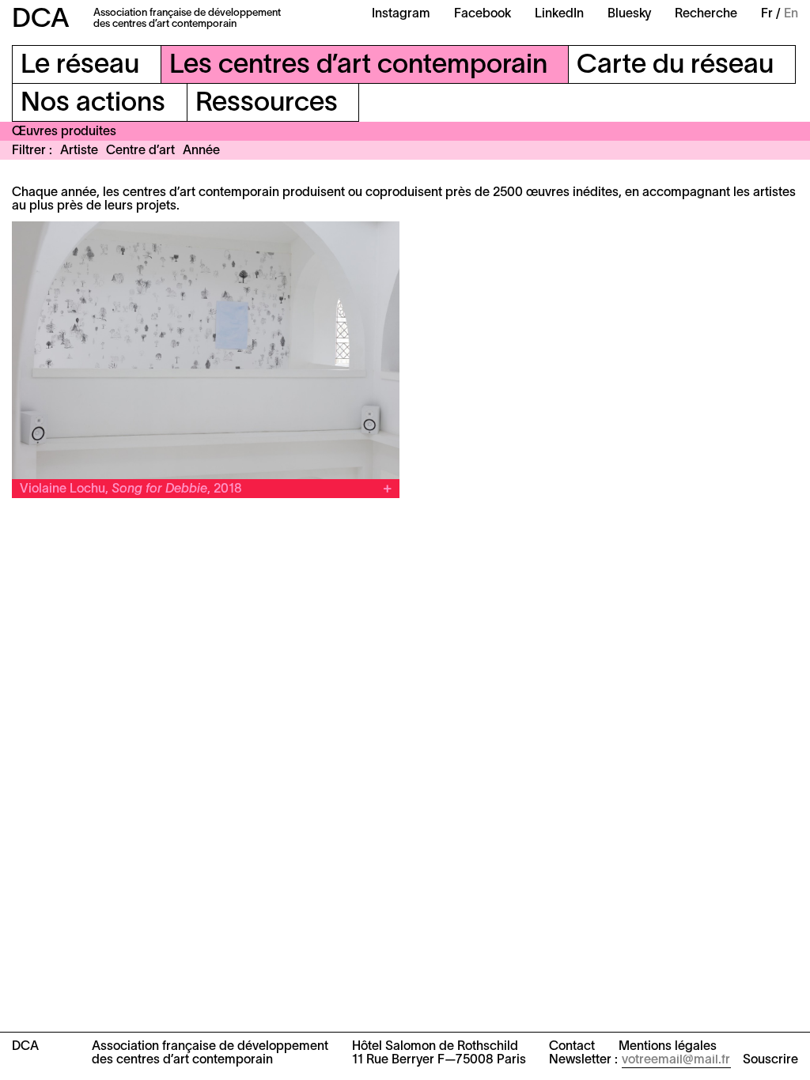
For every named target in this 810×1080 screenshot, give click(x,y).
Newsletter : (583, 1060)
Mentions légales (668, 1046)
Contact (572, 1046)
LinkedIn (559, 14)
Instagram (401, 14)
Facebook (482, 14)
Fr (767, 14)
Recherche (706, 14)
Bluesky (629, 14)
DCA (41, 20)
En (791, 14)
